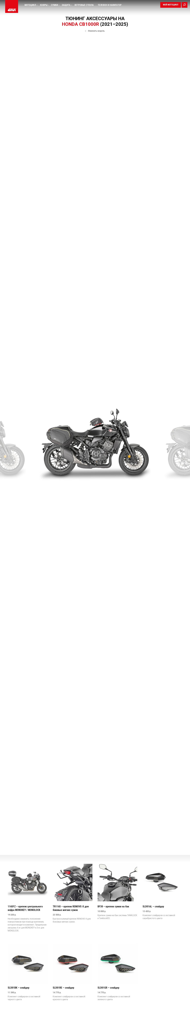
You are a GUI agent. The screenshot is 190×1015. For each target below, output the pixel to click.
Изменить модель (96, 31)
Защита (66, 5)
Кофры (43, 5)
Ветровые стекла (84, 5)
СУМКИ (54, 5)
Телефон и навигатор (109, 5)
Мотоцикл (30, 5)
